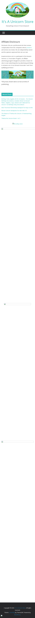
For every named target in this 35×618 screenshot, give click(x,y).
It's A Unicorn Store (17, 21)
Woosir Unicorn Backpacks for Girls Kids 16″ (14, 110)
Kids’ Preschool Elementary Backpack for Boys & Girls (17, 107)
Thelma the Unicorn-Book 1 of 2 (10, 118)
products (29, 47)
